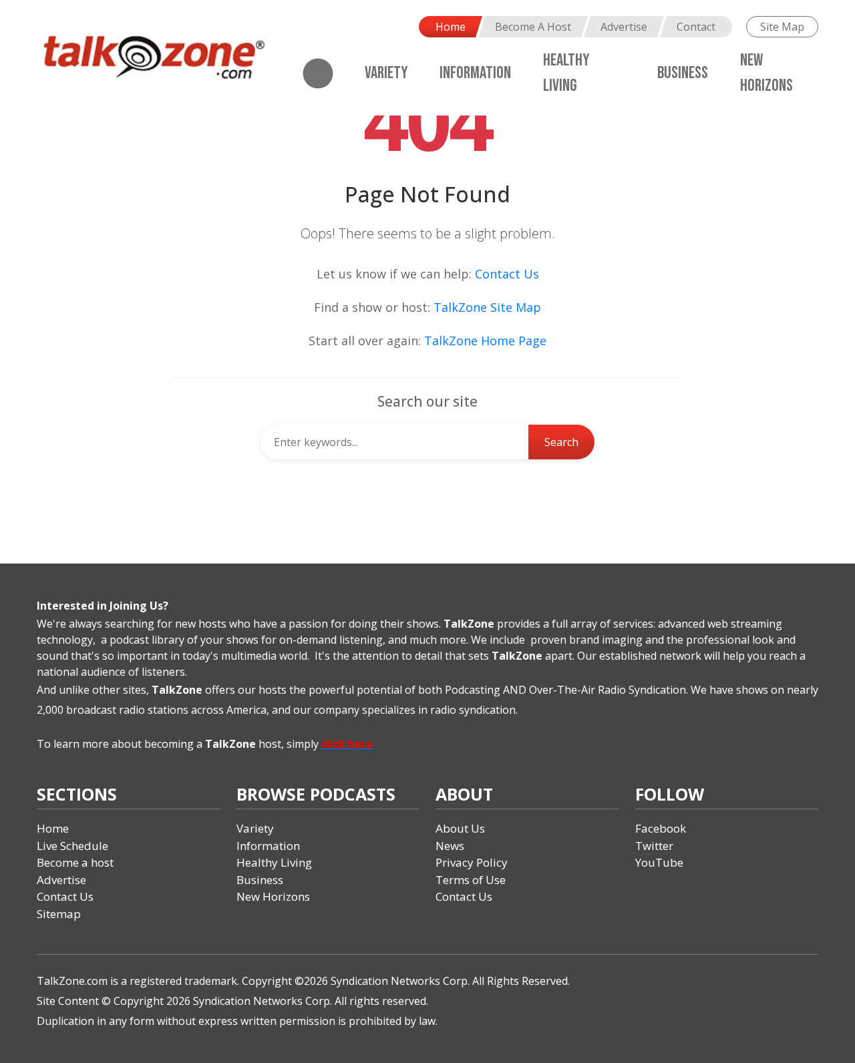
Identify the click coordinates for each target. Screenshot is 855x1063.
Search (561, 442)
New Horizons (273, 896)
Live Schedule (72, 845)
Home (451, 26)
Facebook (660, 828)
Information (475, 73)
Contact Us (507, 274)
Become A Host (533, 26)
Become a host (75, 862)
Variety (386, 73)
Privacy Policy (472, 862)
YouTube (659, 862)
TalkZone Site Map (487, 307)
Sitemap (59, 913)
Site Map (782, 26)
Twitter (654, 845)
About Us (460, 828)
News (450, 845)
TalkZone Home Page (485, 341)
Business (682, 73)
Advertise (624, 26)
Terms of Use (471, 879)
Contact (696, 26)
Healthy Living (274, 862)
